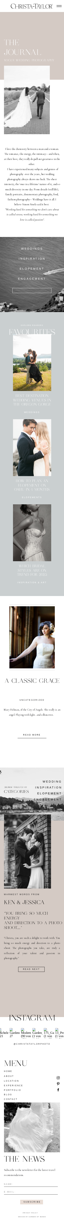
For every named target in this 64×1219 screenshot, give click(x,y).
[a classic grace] (32, 637)
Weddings (32, 412)
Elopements (32, 497)
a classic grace (31, 681)
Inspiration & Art (32, 582)
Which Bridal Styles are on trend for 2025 (32, 570)
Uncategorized (32, 700)
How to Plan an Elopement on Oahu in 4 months (32, 485)
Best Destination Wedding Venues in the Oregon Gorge (32, 400)
